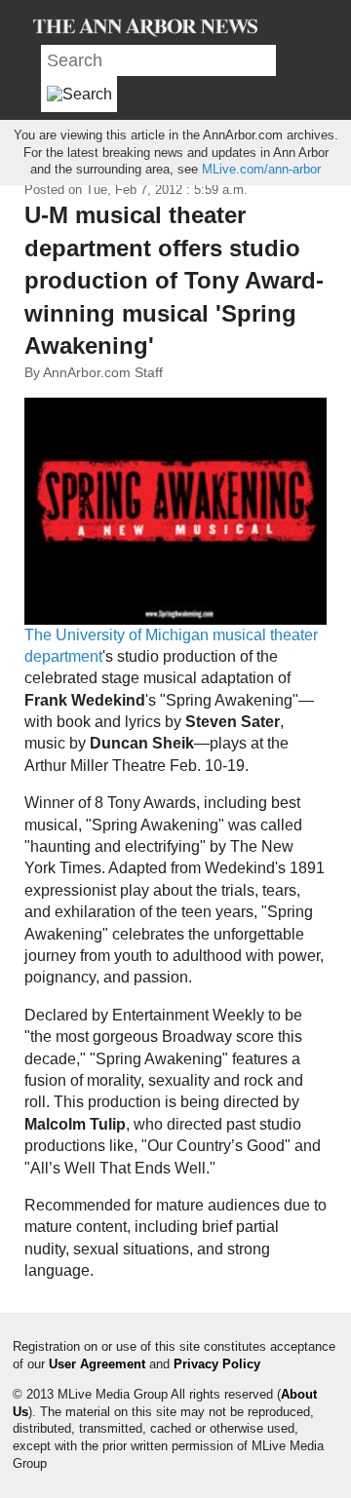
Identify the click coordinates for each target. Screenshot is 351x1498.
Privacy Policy (217, 1364)
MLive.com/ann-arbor (261, 169)
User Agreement (97, 1364)
